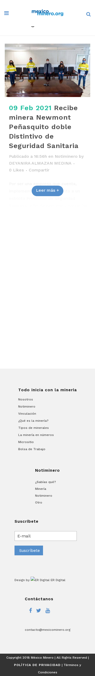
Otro (38, 502)
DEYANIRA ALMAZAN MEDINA (40, 163)
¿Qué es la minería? (33, 420)
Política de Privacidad (37, 665)
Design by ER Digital (40, 580)
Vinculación (27, 413)
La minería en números (36, 435)
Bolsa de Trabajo (31, 449)
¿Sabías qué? (45, 482)
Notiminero (66, 156)
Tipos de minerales (33, 427)
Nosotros (25, 399)
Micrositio (26, 442)
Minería (40, 489)
